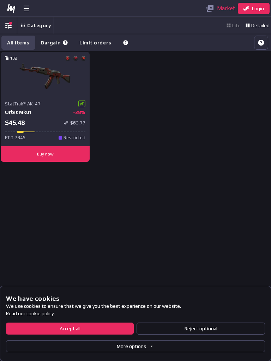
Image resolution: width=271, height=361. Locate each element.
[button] (65, 42)
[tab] (54, 43)
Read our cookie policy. (30, 313)
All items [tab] (18, 42)
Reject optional (201, 328)
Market (226, 8)
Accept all (70, 328)
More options (131, 346)
